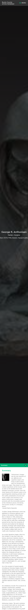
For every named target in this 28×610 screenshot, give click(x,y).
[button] (14, 465)
